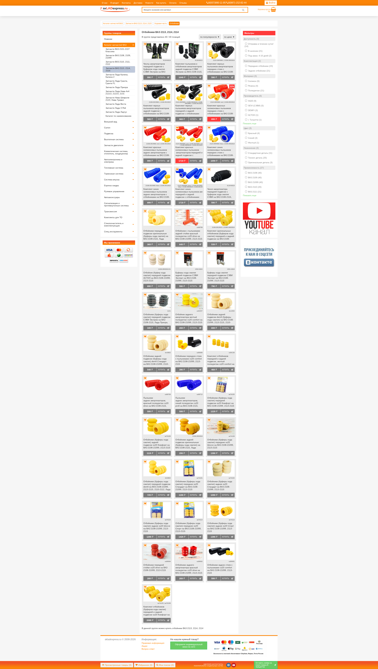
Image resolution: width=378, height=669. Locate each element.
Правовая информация (153, 643)
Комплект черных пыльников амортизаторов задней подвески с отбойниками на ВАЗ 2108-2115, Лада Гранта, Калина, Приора (156, 109)
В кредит (114, 3)
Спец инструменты (113, 231)
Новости (149, 3)
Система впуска (111, 179)
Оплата (172, 3)
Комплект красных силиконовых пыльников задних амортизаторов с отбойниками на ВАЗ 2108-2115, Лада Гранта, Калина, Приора (156, 151)
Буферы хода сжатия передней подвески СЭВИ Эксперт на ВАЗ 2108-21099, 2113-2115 (220, 276)
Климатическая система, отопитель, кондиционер (116, 152)
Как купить (161, 3)
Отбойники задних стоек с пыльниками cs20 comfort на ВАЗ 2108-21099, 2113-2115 (220, 569)
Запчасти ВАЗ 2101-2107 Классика (118, 50)
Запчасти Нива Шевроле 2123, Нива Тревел (117, 98)
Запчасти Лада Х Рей (116, 108)
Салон (107, 127)
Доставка (138, 3)
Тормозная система (113, 173)
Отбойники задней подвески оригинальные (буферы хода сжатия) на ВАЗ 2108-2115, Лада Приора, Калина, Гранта (187, 443)
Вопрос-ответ (148, 649)
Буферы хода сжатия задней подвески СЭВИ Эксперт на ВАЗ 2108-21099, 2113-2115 (186, 276)
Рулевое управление (114, 191)
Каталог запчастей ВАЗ (115, 45)
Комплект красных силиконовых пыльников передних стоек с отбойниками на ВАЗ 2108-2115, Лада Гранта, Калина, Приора (220, 109)
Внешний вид (110, 122)
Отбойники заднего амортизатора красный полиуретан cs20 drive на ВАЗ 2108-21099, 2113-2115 (188, 569)
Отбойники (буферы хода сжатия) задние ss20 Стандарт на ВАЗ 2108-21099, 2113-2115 (219, 485)
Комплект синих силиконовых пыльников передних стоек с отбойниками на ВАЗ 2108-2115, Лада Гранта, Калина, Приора (220, 151)
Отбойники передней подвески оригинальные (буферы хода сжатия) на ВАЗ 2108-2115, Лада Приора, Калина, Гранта (155, 235)
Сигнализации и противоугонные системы (116, 204)
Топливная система (113, 168)
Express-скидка (111, 185)
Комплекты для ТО (113, 217)
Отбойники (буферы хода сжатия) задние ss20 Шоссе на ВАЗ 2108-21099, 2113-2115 (156, 527)
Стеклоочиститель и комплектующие (113, 224)
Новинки (108, 39)
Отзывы (183, 3)
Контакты (126, 3)
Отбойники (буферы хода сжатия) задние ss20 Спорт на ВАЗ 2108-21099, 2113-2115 (220, 527)
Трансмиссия (110, 211)
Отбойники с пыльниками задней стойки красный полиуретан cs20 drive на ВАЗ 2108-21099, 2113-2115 (188, 235)
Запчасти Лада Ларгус (116, 112)
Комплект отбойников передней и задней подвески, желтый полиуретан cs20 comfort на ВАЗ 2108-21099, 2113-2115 (220, 360)
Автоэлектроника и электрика (113, 160)
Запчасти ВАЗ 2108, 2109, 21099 (118, 56)
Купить (161, 77)
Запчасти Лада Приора (117, 87)
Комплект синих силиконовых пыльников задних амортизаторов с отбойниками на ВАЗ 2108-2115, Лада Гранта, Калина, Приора (156, 193)
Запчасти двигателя (113, 145)
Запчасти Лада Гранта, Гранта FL (117, 82)
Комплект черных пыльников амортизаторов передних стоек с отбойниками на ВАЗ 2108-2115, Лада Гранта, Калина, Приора (220, 68)
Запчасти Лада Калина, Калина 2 (117, 75)
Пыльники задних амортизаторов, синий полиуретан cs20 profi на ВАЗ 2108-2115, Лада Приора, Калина (186, 402)
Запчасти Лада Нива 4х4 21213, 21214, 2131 (117, 92)
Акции (144, 646)
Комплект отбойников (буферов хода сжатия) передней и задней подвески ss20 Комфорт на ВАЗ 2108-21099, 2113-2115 (156, 610)
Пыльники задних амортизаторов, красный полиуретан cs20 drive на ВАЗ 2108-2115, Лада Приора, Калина (155, 402)
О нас (104, 3)
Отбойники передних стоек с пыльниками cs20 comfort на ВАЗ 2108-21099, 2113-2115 (188, 360)
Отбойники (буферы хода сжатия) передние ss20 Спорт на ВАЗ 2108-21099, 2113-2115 (188, 527)
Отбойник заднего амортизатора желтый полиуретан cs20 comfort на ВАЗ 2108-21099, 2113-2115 (188, 318)
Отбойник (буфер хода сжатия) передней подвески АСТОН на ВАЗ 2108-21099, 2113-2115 (156, 276)
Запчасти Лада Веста (116, 104)
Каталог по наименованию (118, 116)
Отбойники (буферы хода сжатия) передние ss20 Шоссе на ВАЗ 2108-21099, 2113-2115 (220, 443)
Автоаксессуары (112, 197)
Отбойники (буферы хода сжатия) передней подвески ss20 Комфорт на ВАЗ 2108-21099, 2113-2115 (220, 402)
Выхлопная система (114, 139)
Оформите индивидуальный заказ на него (188, 645)
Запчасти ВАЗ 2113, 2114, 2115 (118, 69)
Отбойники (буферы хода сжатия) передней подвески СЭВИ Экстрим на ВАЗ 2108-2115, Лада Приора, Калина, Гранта (156, 318)
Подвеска (108, 133)
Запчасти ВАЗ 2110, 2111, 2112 (118, 63)
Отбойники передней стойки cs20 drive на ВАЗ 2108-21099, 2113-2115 (155, 567)
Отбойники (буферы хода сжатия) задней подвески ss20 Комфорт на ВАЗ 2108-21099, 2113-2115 (156, 443)
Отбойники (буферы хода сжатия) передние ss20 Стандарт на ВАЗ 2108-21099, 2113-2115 (187, 485)
